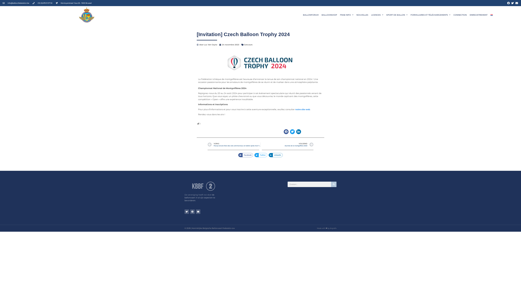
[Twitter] (512, 3)
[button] (286, 131)
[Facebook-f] (508, 3)
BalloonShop (329, 15)
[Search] (333, 184)
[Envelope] (516, 3)
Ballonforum (311, 15)
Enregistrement (478, 15)
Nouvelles (362, 15)
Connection (460, 15)
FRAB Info (345, 15)
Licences (376, 15)
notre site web (302, 109)
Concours (248, 45)
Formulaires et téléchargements (429, 15)
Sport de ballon (395, 15)
